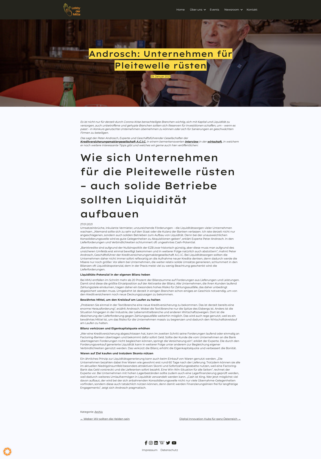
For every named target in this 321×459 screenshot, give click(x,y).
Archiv (98, 411)
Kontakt (252, 9)
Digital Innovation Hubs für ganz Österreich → (210, 418)
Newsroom (231, 9)
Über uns (196, 9)
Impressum (149, 450)
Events (214, 9)
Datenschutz (169, 450)
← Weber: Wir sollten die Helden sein (105, 418)
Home (180, 9)
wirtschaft (214, 141)
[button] (204, 10)
